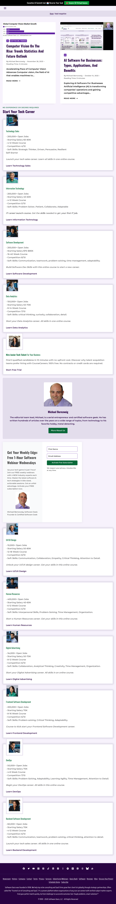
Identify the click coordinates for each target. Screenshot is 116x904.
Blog (96, 878)
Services (49, 878)
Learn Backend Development (21, 850)
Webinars (65, 878)
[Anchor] (92, 869)
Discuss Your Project (106, 878)
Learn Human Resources (19, 625)
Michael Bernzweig (17, 61)
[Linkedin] (53, 869)
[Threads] (82, 869)
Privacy (41, 878)
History (14, 878)
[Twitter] (29, 869)
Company (22, 878)
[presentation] (29, 29)
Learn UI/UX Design (16, 571)
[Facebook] (24, 869)
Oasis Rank (73, 878)
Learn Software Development (21, 273)
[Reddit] (58, 869)
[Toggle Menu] (5, 8)
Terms (35, 878)
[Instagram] (38, 869)
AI (7, 41)
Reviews (90, 878)
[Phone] (63, 869)
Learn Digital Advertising (19, 679)
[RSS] (78, 869)
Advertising (57, 878)
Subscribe (64, 882)
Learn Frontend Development (21, 733)
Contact (29, 878)
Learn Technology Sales (18, 166)
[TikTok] (48, 869)
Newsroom (7, 878)
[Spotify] (68, 869)
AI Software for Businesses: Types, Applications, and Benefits (83, 65)
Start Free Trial (14, 370)
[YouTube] (33, 869)
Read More (13, 81)
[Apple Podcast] (73, 869)
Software (82, 878)
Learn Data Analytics (17, 327)
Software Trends (18, 41)
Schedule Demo (54, 882)
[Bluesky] (87, 869)
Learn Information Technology (22, 219)
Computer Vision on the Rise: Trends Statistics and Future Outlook (25, 51)
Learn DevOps (13, 791)
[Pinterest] (43, 869)
